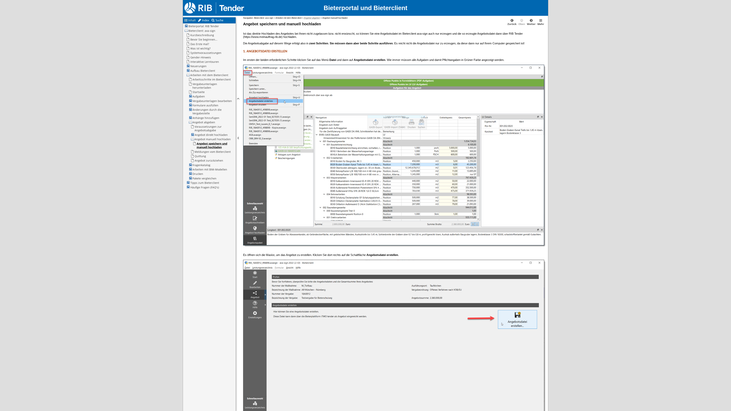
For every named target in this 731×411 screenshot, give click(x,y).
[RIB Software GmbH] (227, 8)
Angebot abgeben (312, 18)
